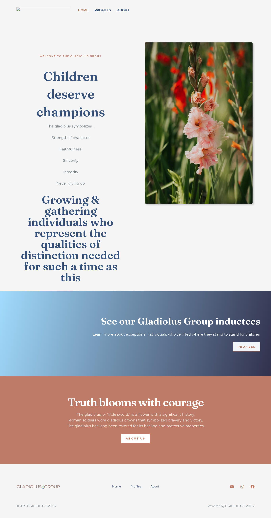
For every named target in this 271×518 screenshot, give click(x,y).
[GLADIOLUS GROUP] (43, 10)
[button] (135, 438)
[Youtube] (232, 487)
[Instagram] (242, 487)
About (123, 10)
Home (83, 10)
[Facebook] (253, 487)
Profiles (103, 10)
